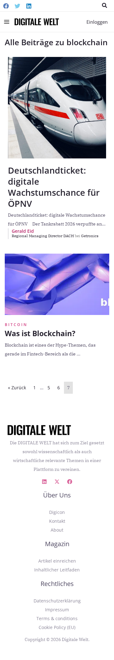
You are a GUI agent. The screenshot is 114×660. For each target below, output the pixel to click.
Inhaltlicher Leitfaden (57, 570)
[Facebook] (6, 6)
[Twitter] (17, 6)
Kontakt (57, 521)
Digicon (57, 512)
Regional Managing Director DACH (46, 235)
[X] (57, 481)
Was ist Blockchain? (40, 333)
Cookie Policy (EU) (57, 627)
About (57, 530)
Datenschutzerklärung (57, 601)
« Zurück (17, 388)
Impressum (57, 610)
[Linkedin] (29, 6)
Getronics (89, 235)
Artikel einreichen (57, 561)
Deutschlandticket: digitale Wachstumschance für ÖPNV (54, 186)
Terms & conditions (57, 618)
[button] (105, 6)
